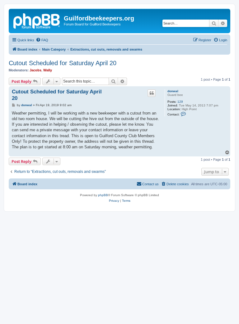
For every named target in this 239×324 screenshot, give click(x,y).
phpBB (103, 195)
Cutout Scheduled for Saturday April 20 (62, 63)
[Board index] (37, 20)
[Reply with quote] (152, 93)
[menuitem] (42, 40)
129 (180, 101)
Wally (47, 70)
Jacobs (35, 70)
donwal (172, 91)
